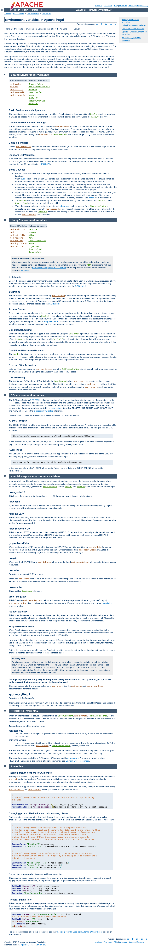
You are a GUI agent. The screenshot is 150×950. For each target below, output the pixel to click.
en (97, 24)
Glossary (123, 5)
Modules (98, 5)
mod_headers (16, 238)
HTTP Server (18, 14)
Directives (108, 5)
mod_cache (15, 84)
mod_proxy (57, 686)
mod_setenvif (17, 92)
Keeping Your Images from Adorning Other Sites (79, 932)
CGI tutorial (80, 286)
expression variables (43, 411)
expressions (56, 408)
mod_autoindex (53, 209)
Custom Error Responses (77, 761)
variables (25, 270)
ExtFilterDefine (37, 241)
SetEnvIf (33, 98)
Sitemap (131, 5)
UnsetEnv (33, 104)
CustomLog (34, 232)
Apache (7, 14)
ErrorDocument (65, 716)
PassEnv (33, 89)
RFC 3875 (45, 164)
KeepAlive (27, 591)
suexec (24, 179)
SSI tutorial (54, 304)
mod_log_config (18, 243)
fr (101, 24)
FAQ (116, 5)
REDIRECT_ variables (131, 37)
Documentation (33, 14)
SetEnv (32, 95)
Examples (126, 41)
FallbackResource (97, 716)
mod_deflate (95, 547)
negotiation (107, 603)
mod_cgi (14, 232)
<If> (89, 265)
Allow (31, 235)
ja (106, 24)
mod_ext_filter (18, 235)
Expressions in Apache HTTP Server (49, 267)
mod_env (14, 87)
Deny (31, 238)
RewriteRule (35, 92)
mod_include (16, 241)
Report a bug (142, 5)
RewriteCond (21, 203)
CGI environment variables (133, 28)
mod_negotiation (88, 550)
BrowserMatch (36, 84)
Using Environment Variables (134, 25)
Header (32, 243)
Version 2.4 (46, 14)
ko (110, 24)
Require (33, 229)
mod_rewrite (16, 89)
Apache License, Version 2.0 (33, 945)
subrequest (64, 206)
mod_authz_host (18, 229)
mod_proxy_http (95, 686)
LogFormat (34, 246)
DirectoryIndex (98, 206)
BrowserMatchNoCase (39, 87)
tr (115, 24)
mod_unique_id (17, 95)
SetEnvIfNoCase (37, 101)
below (91, 198)
